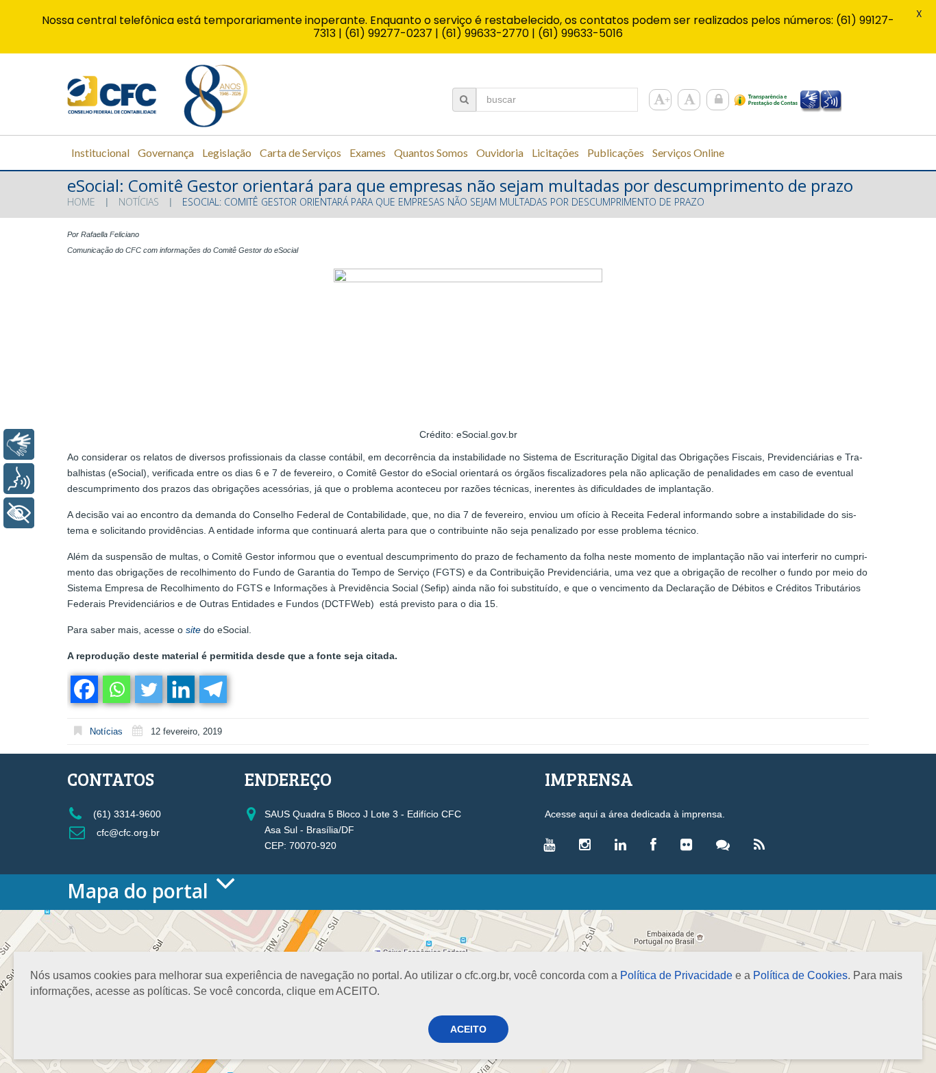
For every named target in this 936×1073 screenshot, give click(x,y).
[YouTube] (552, 844)
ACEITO (468, 1029)
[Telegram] (212, 689)
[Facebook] (83, 689)
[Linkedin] (180, 689)
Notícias (139, 201)
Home (81, 201)
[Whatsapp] (115, 689)
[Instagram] (588, 844)
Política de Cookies (800, 975)
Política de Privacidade (676, 975)
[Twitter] (147, 689)
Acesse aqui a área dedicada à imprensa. (635, 814)
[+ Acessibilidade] (18, 512)
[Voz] (18, 478)
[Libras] (18, 444)
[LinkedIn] (624, 844)
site (193, 629)
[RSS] (763, 844)
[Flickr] (689, 844)
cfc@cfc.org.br (127, 832)
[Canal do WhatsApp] (726, 844)
